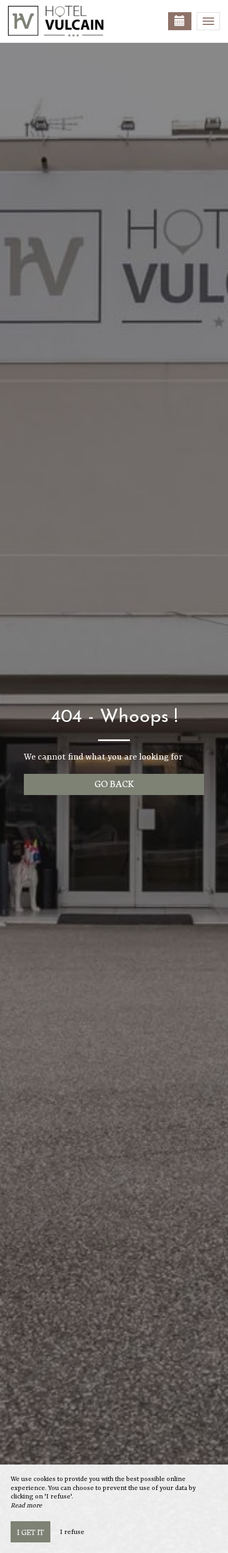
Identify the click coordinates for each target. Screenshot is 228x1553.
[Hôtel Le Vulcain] (61, 21)
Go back (114, 783)
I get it (30, 1532)
